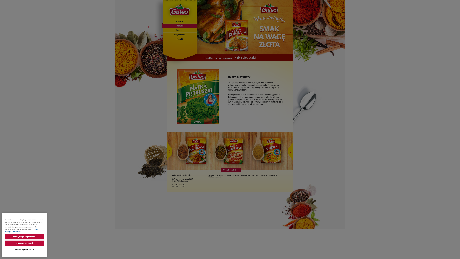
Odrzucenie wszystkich (24, 243)
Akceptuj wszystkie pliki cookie (24, 237)
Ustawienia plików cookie (24, 249)
